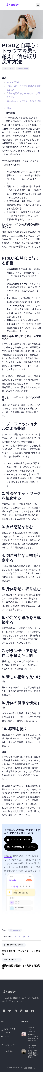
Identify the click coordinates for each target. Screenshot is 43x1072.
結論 (9, 108)
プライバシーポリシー (8, 1046)
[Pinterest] (21, 1010)
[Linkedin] (32, 1010)
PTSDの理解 (13, 82)
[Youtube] (26, 1010)
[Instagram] (15, 1010)
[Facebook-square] (3, 1010)
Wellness (32, 1046)
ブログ (7, 1036)
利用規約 (9, 1051)
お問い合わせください (10, 1030)
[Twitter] (9, 1010)
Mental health (22, 68)
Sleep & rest (31, 1028)
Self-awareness (15, 930)
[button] (38, 5)
